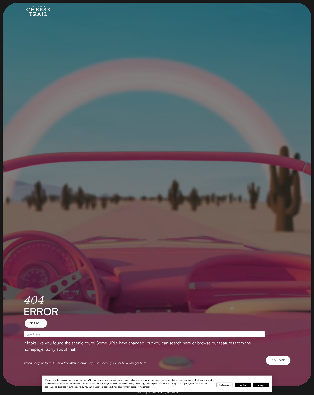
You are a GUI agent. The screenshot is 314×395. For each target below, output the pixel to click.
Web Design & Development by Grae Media (157, 392)
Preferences (225, 385)
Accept (261, 385)
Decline (242, 385)
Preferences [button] (144, 387)
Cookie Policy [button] (78, 387)
